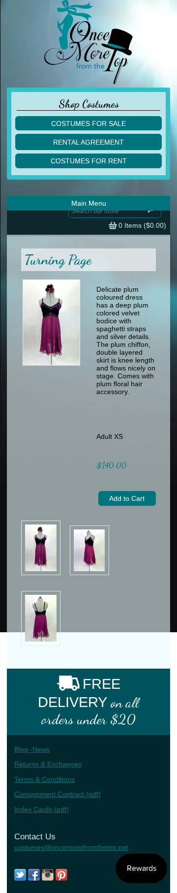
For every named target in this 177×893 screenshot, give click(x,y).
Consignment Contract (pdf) (57, 794)
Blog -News (32, 749)
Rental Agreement (88, 142)
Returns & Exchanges (48, 764)
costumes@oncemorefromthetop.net (71, 847)
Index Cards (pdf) (41, 809)
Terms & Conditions (44, 779)
